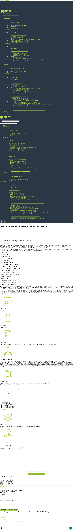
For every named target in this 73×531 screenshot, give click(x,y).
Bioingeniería (14, 38)
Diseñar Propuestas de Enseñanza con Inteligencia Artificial (26, 100)
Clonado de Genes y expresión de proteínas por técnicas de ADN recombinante (31, 60)
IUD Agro (6, 112)
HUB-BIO (6, 64)
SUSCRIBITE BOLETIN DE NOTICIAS (9, 509)
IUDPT (5, 519)
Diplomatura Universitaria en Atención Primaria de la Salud (26, 109)
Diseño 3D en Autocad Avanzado (20, 89)
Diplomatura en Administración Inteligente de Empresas (26, 102)
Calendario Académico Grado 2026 (18, 35)
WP (7, 521)
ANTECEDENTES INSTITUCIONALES (19, 25)
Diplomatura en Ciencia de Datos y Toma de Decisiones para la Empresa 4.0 (30, 61)
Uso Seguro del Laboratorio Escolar (21, 96)
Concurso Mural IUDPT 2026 (19, 85)
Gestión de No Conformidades (20, 92)
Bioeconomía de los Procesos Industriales (22, 58)
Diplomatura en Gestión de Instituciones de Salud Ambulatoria (27, 108)
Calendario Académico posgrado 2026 (19, 51)
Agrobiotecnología (17, 57)
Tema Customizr (20, 521)
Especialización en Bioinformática (20, 53)
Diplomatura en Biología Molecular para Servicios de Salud (26, 103)
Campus (6, 114)
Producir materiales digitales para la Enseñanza (24, 99)
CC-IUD (5, 111)
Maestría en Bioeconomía (19, 54)
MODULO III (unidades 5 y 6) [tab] (6, 481)
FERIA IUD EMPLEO (17, 83)
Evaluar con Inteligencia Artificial (20, 98)
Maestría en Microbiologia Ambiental (21, 55)
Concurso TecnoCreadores (19, 86)
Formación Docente (15, 97)
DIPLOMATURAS (14, 101)
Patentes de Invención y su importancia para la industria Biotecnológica (29, 95)
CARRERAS (6, 29)
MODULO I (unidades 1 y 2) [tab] (6, 479)
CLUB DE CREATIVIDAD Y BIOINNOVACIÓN (21, 71)
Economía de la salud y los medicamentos (22, 63)
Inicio (5, 17)
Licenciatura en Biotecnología (17, 37)
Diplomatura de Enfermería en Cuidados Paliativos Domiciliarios (27, 105)
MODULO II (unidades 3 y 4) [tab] (6, 480)
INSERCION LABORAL (16, 82)
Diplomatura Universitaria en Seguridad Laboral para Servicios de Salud (29, 110)
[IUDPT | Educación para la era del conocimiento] (6, 13)
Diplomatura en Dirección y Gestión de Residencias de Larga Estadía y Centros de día (32, 104)
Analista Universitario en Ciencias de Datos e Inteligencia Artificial (25, 39)
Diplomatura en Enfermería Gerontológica (22, 106)
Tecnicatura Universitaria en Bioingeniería (20, 42)
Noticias (6, 113)
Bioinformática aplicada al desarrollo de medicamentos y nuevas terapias (29, 59)
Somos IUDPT (7, 18)
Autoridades (13, 26)
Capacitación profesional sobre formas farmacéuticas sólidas (26, 88)
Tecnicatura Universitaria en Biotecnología (20, 41)
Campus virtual (14, 28)
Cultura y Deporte (15, 84)
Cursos (12, 56)
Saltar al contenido (4, 0)
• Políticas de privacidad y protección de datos (10, 516)
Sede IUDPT (13, 27)
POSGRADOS (7, 43)
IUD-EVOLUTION (15, 72)
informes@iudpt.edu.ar (5, 496)
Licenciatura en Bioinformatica (17, 36)
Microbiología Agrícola (18, 93)
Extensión (6, 73)
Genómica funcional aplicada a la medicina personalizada (26, 91)
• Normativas (3, 517)
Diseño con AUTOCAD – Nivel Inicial (21, 90)
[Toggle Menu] (10, 15)
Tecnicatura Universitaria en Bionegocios (20, 40)
